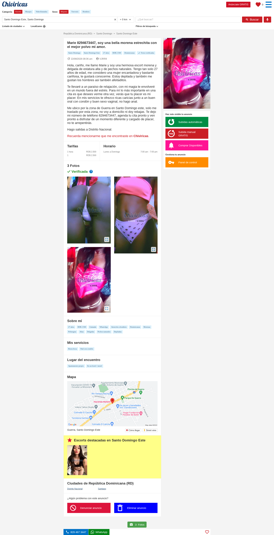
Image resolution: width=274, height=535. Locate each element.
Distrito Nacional (74, 489)
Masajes (28, 12)
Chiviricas (140, 136)
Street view (150, 430)
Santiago (102, 489)
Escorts (18, 12)
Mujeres (64, 12)
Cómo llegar (133, 430)
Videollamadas (41, 12)
